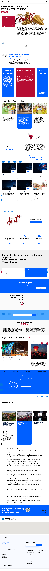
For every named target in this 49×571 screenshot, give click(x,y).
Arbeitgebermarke (29, 563)
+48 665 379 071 (33, 510)
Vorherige (31, 341)
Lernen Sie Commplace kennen (36, 222)
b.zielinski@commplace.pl (35, 512)
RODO (39, 562)
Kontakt (39, 552)
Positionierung (29, 559)
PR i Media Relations (30, 550)
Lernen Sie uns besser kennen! (26, 387)
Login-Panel (39, 554)
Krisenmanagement (30, 554)
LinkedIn (14, 518)
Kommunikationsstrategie (30, 552)
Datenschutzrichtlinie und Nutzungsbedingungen (42, 560)
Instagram (14, 549)
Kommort (5, 1)
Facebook (9, 549)
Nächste (35, 341)
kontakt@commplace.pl (5, 542)
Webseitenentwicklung (30, 561)
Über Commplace (40, 550)
